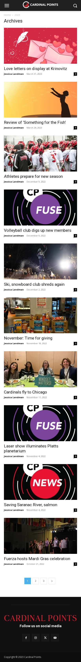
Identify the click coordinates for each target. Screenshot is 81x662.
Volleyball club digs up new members (37, 230)
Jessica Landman (14, 73)
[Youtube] (55, 637)
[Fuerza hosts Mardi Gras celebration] (40, 536)
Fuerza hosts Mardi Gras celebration (37, 558)
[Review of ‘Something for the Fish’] (40, 100)
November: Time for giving (28, 338)
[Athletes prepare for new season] (40, 154)
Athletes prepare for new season (33, 176)
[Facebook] (26, 637)
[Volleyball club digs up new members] (40, 207)
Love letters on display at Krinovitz (35, 68)
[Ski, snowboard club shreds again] (40, 261)
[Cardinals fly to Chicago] (40, 369)
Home (7, 15)
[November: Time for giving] (40, 315)
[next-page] (52, 581)
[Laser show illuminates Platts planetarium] (40, 423)
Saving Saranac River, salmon (30, 504)
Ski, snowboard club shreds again (34, 284)
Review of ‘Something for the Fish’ (35, 122)
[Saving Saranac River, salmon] (40, 482)
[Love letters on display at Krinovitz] (40, 46)
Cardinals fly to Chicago (25, 392)
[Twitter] (45, 637)
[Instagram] (36, 637)
